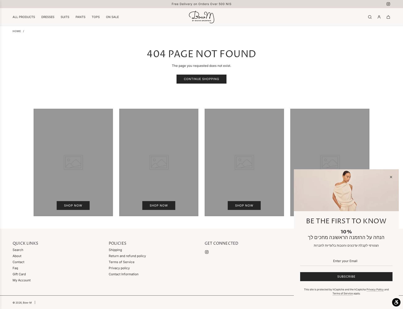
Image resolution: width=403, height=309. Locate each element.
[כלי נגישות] (396, 302)
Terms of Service (342, 293)
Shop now (73, 205)
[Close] (391, 177)
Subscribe (346, 276)
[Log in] (379, 17)
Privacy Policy (375, 289)
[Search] (369, 17)
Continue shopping (201, 79)
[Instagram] (388, 4)
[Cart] (388, 17)
